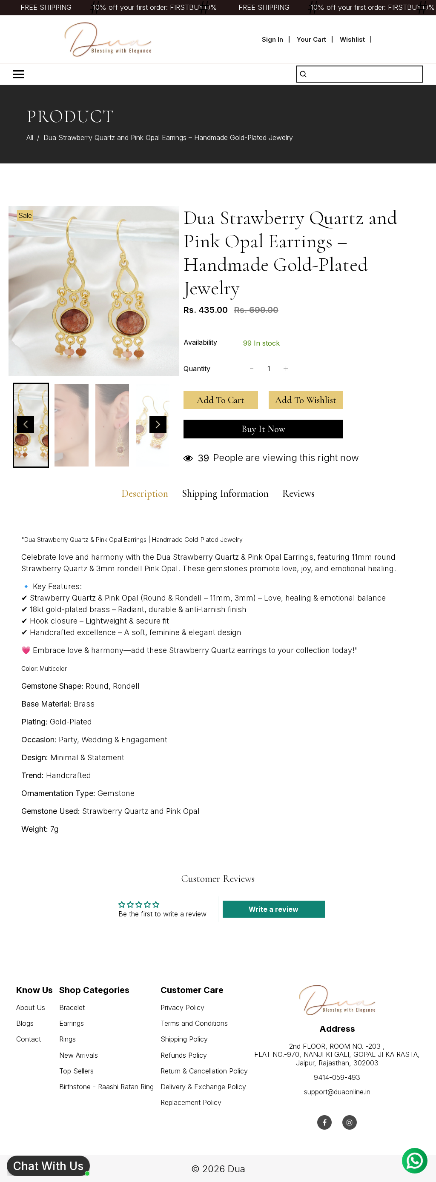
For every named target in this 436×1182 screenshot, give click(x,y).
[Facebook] (325, 1122)
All (29, 138)
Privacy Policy (182, 1007)
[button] (25, 424)
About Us (30, 1007)
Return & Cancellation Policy (204, 1071)
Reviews (298, 494)
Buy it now (263, 429)
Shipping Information (225, 494)
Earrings (71, 1023)
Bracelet (72, 1007)
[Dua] (108, 38)
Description (144, 494)
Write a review (273, 909)
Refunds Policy (184, 1055)
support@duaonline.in (337, 1092)
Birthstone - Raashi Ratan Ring (106, 1086)
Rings (67, 1039)
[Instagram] (350, 1122)
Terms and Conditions (194, 1023)
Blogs (25, 1023)
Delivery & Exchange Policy (203, 1086)
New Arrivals (78, 1055)
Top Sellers (76, 1071)
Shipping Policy (184, 1039)
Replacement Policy (191, 1102)
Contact (28, 1039)
